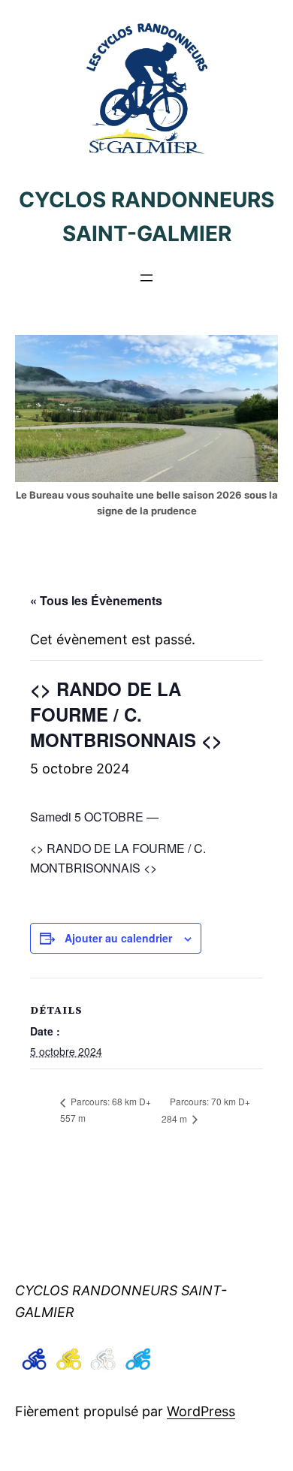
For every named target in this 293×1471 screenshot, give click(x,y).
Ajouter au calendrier (118, 937)
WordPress (201, 1411)
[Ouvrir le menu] (146, 278)
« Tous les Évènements (96, 600)
